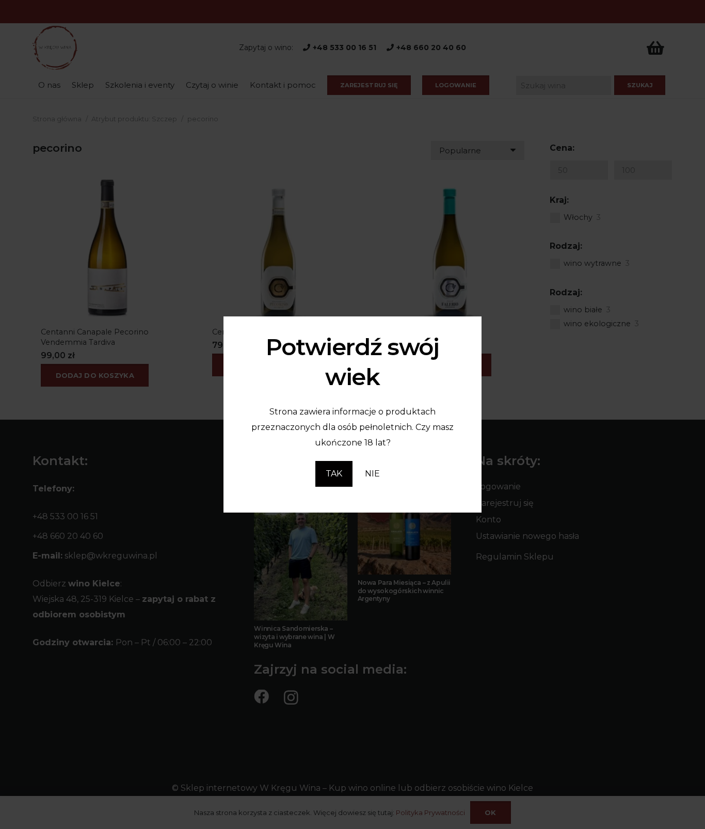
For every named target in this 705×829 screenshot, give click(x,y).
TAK (334, 474)
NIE (372, 474)
